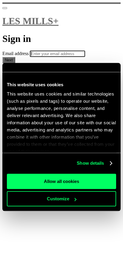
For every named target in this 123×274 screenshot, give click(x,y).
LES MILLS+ (30, 21)
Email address (16, 53)
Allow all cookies (61, 181)
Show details (90, 163)
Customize (58, 198)
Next (9, 60)
